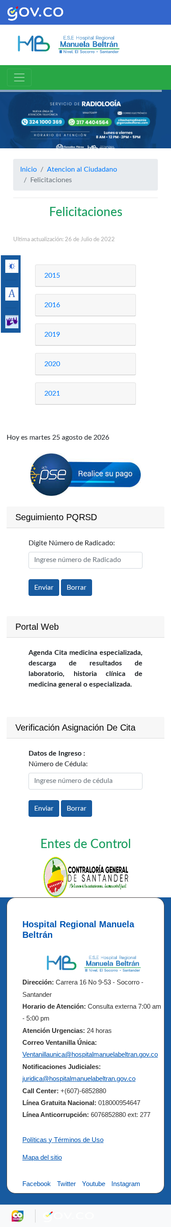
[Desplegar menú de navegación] (19, 77)
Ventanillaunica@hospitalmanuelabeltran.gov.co (90, 1054)
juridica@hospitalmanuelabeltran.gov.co (78, 1078)
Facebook (36, 1183)
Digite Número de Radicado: (71, 543)
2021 (52, 393)
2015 (52, 275)
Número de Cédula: (58, 764)
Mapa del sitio (42, 1157)
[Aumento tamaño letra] (11, 294)
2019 (52, 334)
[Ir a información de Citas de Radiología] (85, 124)
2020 (52, 363)
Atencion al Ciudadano (82, 169)
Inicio (28, 169)
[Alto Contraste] (11, 266)
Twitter (66, 1183)
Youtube (93, 1183)
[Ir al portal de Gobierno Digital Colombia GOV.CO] (35, 12)
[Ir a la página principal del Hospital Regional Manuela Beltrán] (68, 44)
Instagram (125, 1183)
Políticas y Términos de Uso (62, 1139)
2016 (52, 305)
